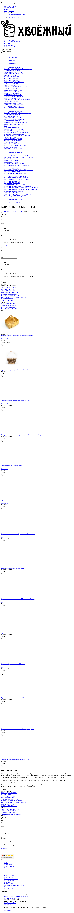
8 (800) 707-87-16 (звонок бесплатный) (16, 896)
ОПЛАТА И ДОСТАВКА (12, 42)
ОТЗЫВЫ (7, 43)
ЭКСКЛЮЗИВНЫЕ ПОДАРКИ (11, 308)
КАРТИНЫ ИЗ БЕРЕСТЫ (9, 300)
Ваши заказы (8, 864)
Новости (7, 882)
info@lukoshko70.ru (10, 903)
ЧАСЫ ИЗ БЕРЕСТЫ (7, 299)
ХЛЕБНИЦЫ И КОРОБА (9, 287)
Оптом (6, 9)
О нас (6, 874)
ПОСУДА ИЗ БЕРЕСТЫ (8, 289)
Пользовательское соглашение (17, 14)
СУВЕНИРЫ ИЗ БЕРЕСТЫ (9, 294)
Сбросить (4, 245)
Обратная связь (9, 883)
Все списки (7, 910)
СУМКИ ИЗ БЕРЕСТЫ (8, 307)
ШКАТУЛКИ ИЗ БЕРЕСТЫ (9, 292)
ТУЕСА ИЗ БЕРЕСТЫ (8, 291)
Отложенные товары (10, 866)
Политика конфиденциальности (18, 16)
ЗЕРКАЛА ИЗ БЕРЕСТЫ (8, 305)
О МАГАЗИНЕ (9, 40)
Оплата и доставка (10, 875)
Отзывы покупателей (11, 879)
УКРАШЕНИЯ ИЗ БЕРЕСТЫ (10, 304)
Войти (6, 863)
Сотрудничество (9, 11)
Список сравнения (10, 868)
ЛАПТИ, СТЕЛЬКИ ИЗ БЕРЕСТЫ (11, 295)
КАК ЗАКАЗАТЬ (9, 46)
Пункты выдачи (9, 7)
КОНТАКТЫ (8, 45)
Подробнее (7, 904)
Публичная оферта (13, 17)
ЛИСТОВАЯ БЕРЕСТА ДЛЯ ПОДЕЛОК (13, 297)
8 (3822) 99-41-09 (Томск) (12, 898)
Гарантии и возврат (10, 6)
